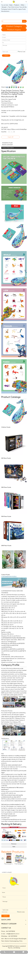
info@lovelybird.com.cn (12, 933)
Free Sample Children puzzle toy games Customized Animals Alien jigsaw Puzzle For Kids (8, 864)
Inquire (10, 137)
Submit (6, 55)
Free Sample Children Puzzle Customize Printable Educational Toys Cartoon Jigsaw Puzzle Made (19, 864)
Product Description (8, 147)
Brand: (4, 144)
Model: (4, 142)
